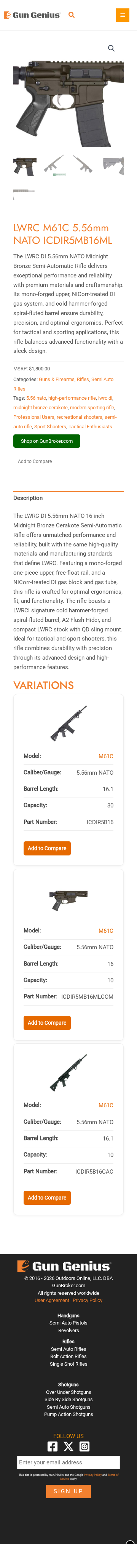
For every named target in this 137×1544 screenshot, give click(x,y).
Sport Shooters (50, 426)
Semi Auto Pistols (68, 1323)
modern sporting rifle (92, 407)
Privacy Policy (87, 1300)
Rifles (83, 379)
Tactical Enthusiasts (90, 426)
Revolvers (68, 1330)
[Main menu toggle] (122, 15)
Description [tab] (28, 498)
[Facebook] (52, 1446)
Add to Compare (35, 461)
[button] (71, 16)
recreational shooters (79, 417)
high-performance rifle (72, 398)
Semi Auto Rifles (68, 1349)
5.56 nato (36, 398)
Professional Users (33, 417)
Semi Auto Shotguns (69, 1407)
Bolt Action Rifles (68, 1356)
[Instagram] (84, 1446)
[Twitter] (68, 1446)
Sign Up (68, 1491)
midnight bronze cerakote (40, 407)
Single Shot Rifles (69, 1364)
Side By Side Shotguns (69, 1399)
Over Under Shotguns (68, 1392)
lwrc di (105, 398)
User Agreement (52, 1300)
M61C (106, 756)
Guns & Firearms (57, 379)
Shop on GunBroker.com (47, 441)
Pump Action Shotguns (68, 1414)
